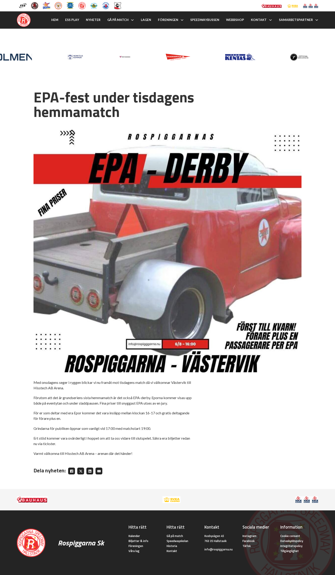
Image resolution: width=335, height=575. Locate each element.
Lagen (146, 20)
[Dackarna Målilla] (46, 5)
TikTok (246, 546)
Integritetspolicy (291, 546)
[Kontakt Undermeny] (270, 20)
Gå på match (118, 20)
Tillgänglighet (289, 551)
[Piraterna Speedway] (70, 5)
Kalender (134, 536)
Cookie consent (290, 536)
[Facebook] (71, 471)
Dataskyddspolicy (291, 541)
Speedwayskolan (177, 541)
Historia (172, 546)
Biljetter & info (138, 541)
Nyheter (93, 20)
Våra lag (134, 551)
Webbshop (235, 20)
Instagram (249, 536)
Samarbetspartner (296, 20)
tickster (49, 443)
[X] (80, 471)
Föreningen (168, 20)
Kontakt (259, 20)
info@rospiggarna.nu (218, 549)
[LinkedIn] (89, 471)
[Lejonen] (58, 5)
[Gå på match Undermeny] (132, 20)
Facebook (248, 541)
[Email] (98, 471)
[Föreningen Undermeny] (182, 20)
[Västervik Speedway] (94, 5)
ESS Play (72, 20)
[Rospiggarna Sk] (82, 5)
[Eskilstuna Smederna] (117, 5)
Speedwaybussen (204, 20)
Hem (54, 20)
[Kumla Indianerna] (34, 5)
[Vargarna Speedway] (105, 5)
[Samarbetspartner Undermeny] (316, 20)
